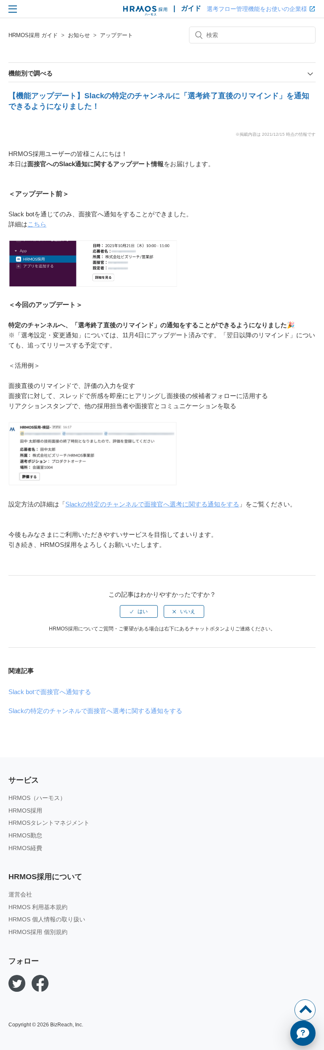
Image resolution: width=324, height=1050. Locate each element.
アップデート (116, 35)
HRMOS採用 (25, 810)
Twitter (16, 983)
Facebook (40, 983)
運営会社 (20, 894)
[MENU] (12, 9)
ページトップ (305, 1009)
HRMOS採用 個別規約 (38, 932)
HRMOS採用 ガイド (33, 35)
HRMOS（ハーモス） (37, 797)
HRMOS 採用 (145, 11)
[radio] (139, 611)
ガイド (191, 8)
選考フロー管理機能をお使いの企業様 (257, 8)
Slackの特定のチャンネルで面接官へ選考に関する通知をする (152, 504)
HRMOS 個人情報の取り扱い (46, 919)
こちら (36, 224)
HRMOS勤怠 (25, 835)
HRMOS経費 (25, 848)
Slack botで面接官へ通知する (49, 691)
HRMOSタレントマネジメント (48, 822)
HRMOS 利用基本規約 (38, 907)
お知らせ (79, 35)
